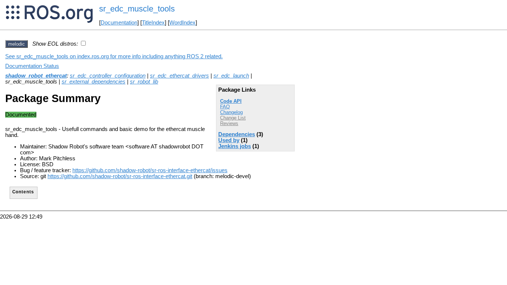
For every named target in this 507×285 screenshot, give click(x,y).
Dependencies (236, 134)
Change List (233, 118)
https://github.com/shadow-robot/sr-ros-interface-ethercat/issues (150, 170)
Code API (231, 101)
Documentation (119, 23)
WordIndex (182, 23)
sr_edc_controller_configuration (107, 76)
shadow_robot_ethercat (36, 76)
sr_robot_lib (144, 82)
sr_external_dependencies (93, 82)
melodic (16, 44)
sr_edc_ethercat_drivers (179, 76)
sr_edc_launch (231, 76)
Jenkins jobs (234, 146)
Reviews (229, 123)
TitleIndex (153, 23)
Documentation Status (32, 66)
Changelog (231, 112)
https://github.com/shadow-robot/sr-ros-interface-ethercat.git (120, 176)
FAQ (225, 106)
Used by (228, 140)
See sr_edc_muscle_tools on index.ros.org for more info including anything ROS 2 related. (114, 56)
